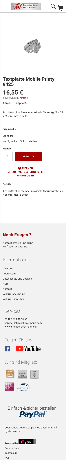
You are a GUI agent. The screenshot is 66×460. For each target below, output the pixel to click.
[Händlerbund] (23, 390)
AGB (5, 283)
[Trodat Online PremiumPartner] (10, 378)
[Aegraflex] (34, 378)
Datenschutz (12, 448)
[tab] (33, 183)
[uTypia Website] (27, 443)
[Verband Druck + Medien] (9, 390)
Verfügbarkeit (10, 141)
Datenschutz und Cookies (17, 278)
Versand (23, 98)
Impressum (9, 273)
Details (7, 184)
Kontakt (7, 288)
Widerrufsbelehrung (14, 293)
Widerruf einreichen (14, 299)
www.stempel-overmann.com (21, 326)
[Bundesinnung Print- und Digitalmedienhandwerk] (22, 378)
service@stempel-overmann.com (23, 323)
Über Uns (8, 268)
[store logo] (26, 6)
